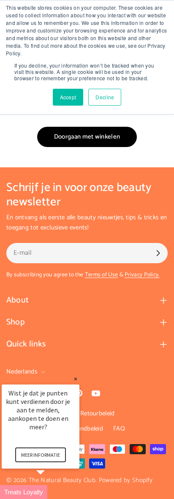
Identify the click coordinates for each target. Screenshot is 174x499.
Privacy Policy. (142, 274)
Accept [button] (68, 97)
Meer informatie (40, 455)
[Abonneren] (158, 253)
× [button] (75, 379)
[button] (50, 492)
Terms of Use (101, 274)
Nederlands (21, 371)
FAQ (119, 428)
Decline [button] (104, 97)
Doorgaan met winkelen (87, 136)
